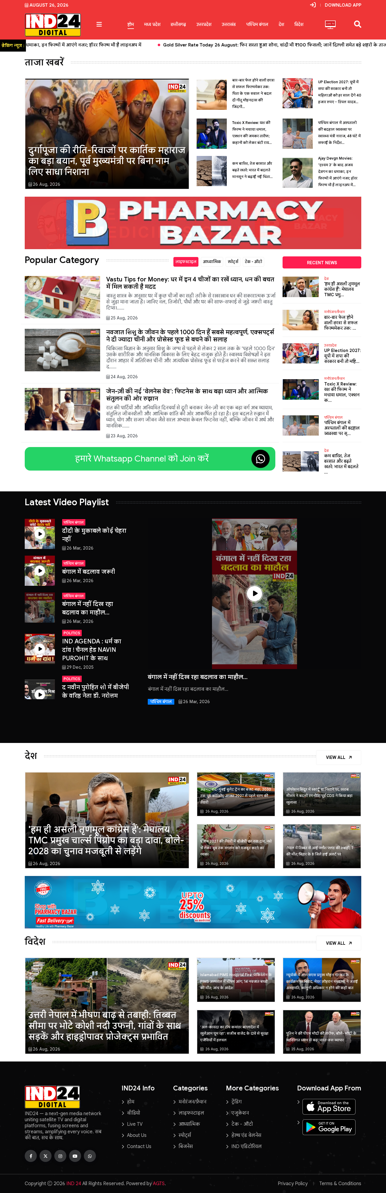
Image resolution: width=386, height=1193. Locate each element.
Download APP (343, 5)
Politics (72, 633)
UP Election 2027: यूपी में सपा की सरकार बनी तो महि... (342, 356)
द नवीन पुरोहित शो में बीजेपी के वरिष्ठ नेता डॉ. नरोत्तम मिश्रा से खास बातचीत (95, 696)
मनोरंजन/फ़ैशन (334, 312)
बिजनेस (186, 1147)
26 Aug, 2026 (46, 184)
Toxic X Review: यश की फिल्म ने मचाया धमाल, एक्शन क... (341, 392)
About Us (137, 1135)
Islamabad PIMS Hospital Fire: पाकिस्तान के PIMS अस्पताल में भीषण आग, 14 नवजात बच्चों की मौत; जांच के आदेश (236, 981)
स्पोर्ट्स (233, 261)
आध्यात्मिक (212, 261)
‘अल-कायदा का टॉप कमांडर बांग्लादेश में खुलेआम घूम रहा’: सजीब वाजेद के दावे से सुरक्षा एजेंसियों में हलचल (234, 1033)
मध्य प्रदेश (152, 24)
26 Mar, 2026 (80, 548)
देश (281, 24)
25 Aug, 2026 (124, 318)
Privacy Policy (293, 1184)
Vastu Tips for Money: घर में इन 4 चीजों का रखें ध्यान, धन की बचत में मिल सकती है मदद (190, 283)
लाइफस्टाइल (186, 261)
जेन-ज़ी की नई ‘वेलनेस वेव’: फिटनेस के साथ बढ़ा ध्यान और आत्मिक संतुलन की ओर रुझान (187, 395)
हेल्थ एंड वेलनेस (246, 1135)
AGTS (159, 1184)
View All (336, 757)
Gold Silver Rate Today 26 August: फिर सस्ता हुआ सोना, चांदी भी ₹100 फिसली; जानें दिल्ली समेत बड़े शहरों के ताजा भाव (125, 45)
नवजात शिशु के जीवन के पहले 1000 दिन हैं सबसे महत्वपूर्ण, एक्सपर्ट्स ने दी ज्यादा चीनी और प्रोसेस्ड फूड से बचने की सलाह (190, 335)
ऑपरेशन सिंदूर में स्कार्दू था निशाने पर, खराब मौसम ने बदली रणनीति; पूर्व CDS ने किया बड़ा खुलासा (319, 795)
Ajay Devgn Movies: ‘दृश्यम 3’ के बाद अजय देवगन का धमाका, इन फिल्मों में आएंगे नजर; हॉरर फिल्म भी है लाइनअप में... (337, 171)
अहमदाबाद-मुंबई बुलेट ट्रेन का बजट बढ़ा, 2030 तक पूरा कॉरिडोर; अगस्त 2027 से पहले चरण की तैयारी (235, 795)
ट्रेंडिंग (236, 1102)
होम (131, 24)
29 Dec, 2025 (80, 667)
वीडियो (133, 1113)
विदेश (298, 24)
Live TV (135, 1124)
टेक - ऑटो (253, 261)
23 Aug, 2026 (124, 436)
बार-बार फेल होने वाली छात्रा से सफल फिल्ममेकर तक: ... (341, 323)
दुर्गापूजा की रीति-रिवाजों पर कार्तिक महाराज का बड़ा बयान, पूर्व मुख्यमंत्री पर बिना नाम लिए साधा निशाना (106, 161)
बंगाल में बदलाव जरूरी (88, 572)
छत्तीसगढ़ (178, 24)
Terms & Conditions (340, 1184)
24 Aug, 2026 (124, 376)
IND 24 (73, 1184)
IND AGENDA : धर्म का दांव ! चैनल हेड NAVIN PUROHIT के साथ (91, 650)
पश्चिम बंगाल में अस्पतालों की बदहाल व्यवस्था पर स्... (342, 428)
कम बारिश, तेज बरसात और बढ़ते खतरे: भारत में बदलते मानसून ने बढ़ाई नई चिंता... (252, 170)
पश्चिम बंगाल (257, 24)
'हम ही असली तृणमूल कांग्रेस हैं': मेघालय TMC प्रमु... (342, 289)
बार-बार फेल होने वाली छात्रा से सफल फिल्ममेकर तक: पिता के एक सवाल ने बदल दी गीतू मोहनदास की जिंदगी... (253, 93)
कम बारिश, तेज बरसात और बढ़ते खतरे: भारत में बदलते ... (341, 464)
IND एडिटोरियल (246, 1147)
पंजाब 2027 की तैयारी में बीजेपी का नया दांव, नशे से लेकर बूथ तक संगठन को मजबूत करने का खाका (236, 847)
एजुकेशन (240, 1113)
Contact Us (139, 1147)
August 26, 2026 (49, 5)
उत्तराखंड (229, 24)
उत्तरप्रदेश (203, 24)
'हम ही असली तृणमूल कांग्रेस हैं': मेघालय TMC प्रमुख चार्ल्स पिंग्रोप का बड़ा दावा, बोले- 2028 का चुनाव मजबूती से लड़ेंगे (106, 840)
